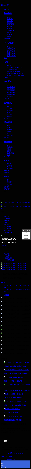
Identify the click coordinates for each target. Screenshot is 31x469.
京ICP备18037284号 (6, 456)
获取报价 (3, 282)
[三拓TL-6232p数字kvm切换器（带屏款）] (16, 401)
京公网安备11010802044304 (16, 453)
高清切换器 (8, 258)
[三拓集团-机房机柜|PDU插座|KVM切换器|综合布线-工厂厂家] (15, 205)
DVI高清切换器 (9, 260)
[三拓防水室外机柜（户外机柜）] (14, 416)
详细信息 (6, 295)
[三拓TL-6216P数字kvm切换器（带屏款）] (16, 370)
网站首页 (5, 5)
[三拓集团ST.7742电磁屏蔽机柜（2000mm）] (17, 362)
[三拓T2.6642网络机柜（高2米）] (14, 394)
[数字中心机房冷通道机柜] (12, 409)
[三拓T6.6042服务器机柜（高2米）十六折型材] (17, 386)
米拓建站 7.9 (11, 459)
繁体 (6, 441)
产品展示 (7, 256)
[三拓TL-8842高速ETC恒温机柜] (13, 377)
